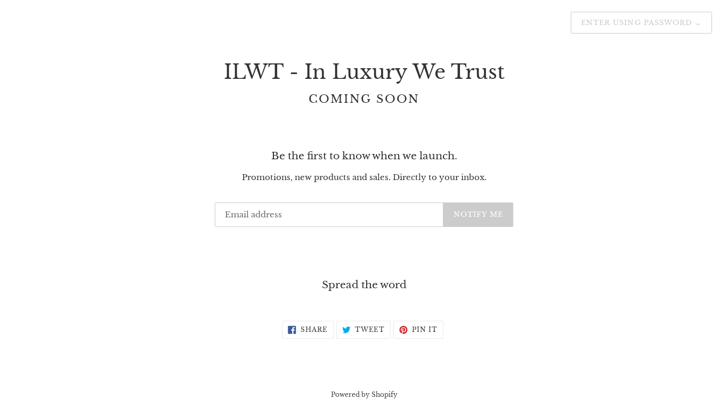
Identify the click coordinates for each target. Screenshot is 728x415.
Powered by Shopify (364, 394)
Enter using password (641, 22)
